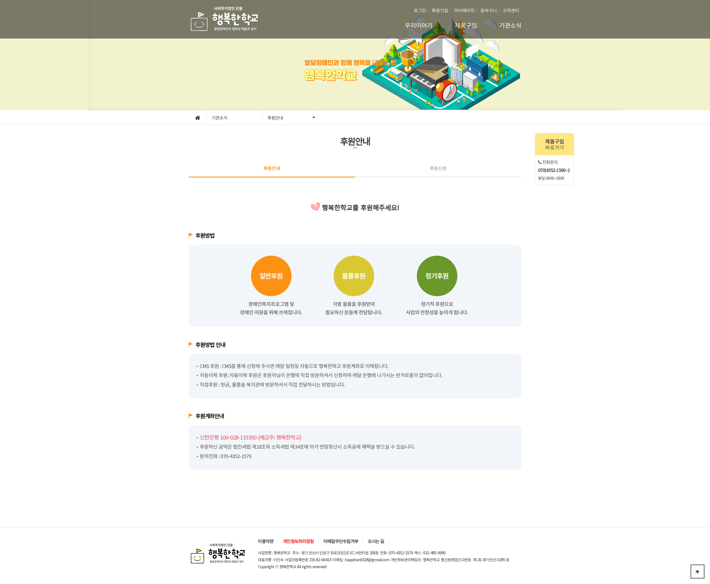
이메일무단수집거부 (340, 541)
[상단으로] (697, 571)
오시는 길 (376, 541)
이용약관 (265, 541)
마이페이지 (464, 10)
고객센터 (511, 10)
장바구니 (488, 10)
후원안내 (275, 117)
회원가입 (440, 10)
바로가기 (554, 144)
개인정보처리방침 (298, 541)
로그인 (420, 10)
